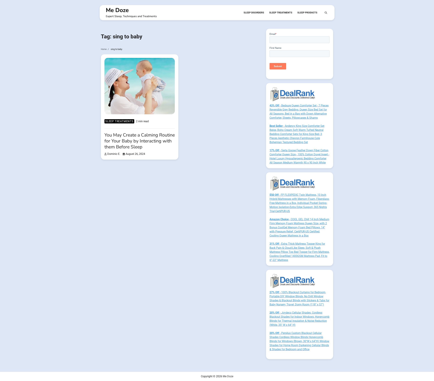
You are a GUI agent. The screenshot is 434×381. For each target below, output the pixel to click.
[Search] (325, 12)
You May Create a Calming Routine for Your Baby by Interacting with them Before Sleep (139, 141)
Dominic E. (113, 154)
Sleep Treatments (280, 12)
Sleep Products (307, 12)
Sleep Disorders (254, 12)
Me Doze (117, 10)
